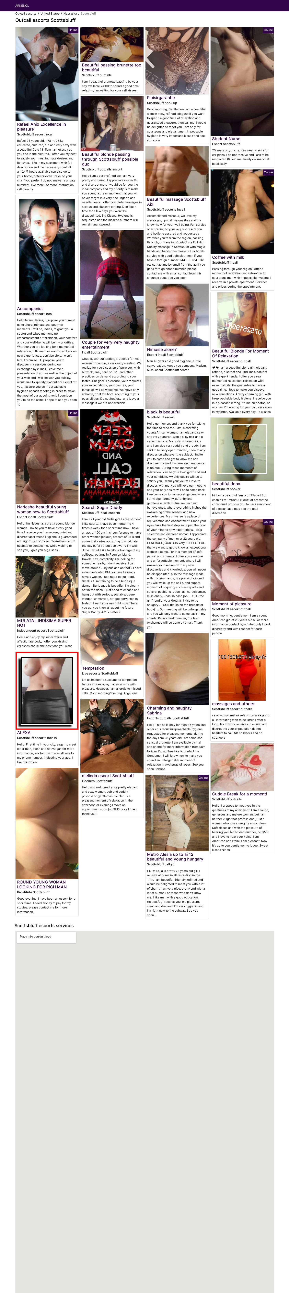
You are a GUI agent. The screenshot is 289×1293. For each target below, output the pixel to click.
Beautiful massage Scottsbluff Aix (176, 202)
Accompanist (30, 308)
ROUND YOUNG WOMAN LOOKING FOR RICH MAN (42, 884)
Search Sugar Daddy (102, 507)
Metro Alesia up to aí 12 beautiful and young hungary (175, 857)
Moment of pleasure (231, 603)
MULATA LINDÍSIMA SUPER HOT (44, 623)
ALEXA (24, 732)
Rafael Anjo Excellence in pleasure (41, 127)
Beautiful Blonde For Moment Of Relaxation (240, 353)
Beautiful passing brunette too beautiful (111, 67)
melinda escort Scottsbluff (108, 775)
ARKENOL (22, 5)
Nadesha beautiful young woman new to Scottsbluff (43, 509)
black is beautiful (163, 412)
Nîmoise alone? (162, 349)
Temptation (93, 668)
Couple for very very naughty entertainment (111, 345)
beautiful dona (226, 483)
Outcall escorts (25, 13)
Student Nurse (226, 138)
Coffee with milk (228, 257)
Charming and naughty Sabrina (169, 710)
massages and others (233, 703)
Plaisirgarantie (161, 97)
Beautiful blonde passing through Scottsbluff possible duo (110, 159)
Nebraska (70, 13)
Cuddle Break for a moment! (239, 793)
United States (49, 13)
